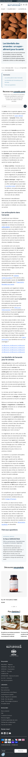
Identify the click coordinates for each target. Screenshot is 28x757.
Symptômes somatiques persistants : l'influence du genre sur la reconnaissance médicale (10, 634)
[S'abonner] (25, 106)
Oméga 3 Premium (10, 499)
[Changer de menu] (1, 4)
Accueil (3, 9)
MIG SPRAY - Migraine (7, 664)
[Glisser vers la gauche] (12, 606)
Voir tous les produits (6, 680)
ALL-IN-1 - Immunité (6, 678)
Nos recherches (5, 690)
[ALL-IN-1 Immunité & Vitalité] (14, 584)
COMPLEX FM (4, 673)
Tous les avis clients (6, 724)
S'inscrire (20, 751)
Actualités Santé (11, 9)
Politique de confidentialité (8, 722)
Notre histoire (5, 688)
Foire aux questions (10, 85)
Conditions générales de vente (9, 720)
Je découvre (5, 345)
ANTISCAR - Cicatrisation (7, 669)
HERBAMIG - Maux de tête (8, 667)
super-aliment (18, 116)
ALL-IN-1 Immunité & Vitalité (9, 600)
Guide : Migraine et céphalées (9, 697)
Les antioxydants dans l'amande (13, 78)
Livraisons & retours (6, 715)
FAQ (2, 713)
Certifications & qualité (7, 694)
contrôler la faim (10, 186)
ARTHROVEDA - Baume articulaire (10, 676)
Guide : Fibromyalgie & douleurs (9, 701)
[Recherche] (21, 4)
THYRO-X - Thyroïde (6, 671)
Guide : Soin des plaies (7, 699)
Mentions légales (5, 718)
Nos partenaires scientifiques (9, 692)
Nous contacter (5, 711)
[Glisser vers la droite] (16, 606)
